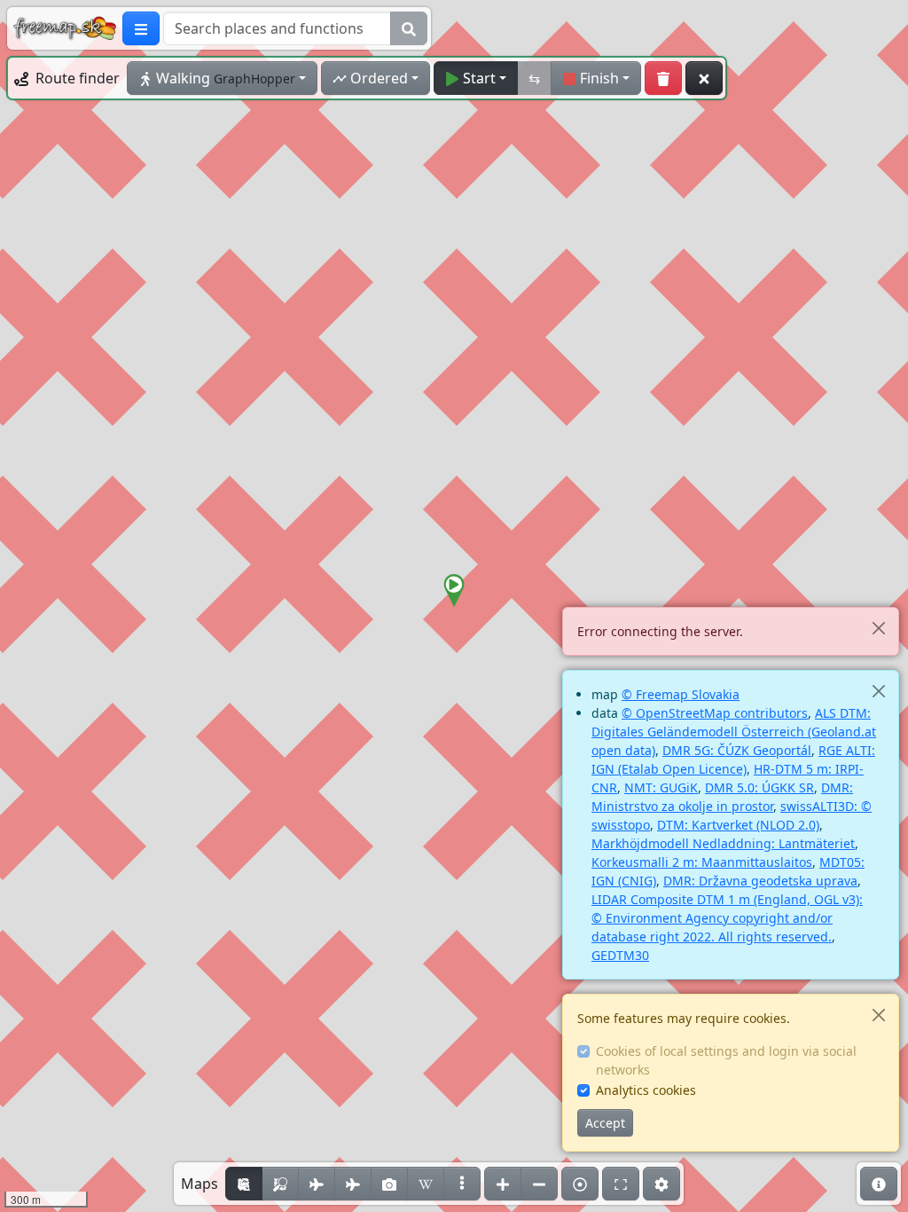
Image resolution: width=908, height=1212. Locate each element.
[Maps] (462, 1183)
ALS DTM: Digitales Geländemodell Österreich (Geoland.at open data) (733, 731)
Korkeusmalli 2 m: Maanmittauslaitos (701, 862)
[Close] (878, 627)
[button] (454, 591)
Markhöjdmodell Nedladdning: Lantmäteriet (723, 843)
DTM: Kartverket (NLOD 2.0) (738, 824)
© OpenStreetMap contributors (715, 712)
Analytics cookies (646, 1090)
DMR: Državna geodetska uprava (760, 880)
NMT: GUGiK (661, 787)
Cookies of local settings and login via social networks (726, 1060)
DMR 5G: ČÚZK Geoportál (736, 750)
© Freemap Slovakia (681, 694)
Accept (605, 1122)
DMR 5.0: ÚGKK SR (759, 787)
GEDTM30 (620, 955)
